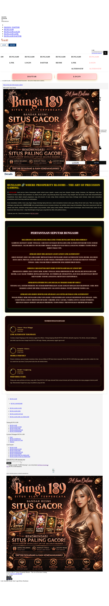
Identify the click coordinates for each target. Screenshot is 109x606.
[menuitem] (14, 60)
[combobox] (100, 52)
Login (4, 45)
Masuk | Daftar (12, 27)
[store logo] (5, 41)
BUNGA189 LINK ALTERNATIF (19, 417)
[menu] (47, 63)
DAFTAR (32, 76)
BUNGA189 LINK (11, 34)
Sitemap (12, 442)
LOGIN (77, 76)
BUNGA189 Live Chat (16, 440)
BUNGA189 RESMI (16, 403)
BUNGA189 (9, 29)
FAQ (11, 437)
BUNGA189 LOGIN (12, 32)
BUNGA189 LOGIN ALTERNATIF (20, 456)
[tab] (8, 174)
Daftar (12, 45)
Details (9, 174)
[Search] (105, 53)
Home (3, 80)
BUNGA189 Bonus (15, 438)
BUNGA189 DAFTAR (12, 36)
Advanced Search (97, 53)
